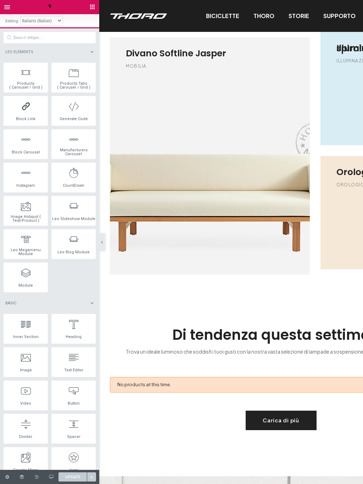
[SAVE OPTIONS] (91, 477)
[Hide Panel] (102, 242)
